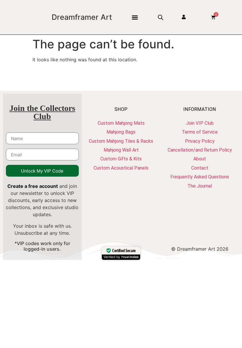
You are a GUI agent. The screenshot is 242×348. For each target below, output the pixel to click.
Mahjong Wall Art (121, 150)
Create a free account (32, 186)
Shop (121, 109)
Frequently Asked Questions (199, 177)
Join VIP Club (200, 123)
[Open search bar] (160, 17)
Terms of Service (200, 132)
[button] (135, 17)
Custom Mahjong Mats (121, 123)
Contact (199, 168)
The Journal (199, 186)
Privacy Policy (200, 141)
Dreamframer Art (82, 17)
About (199, 159)
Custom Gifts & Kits (121, 159)
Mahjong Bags (121, 132)
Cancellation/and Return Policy (200, 150)
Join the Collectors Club (42, 112)
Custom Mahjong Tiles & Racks (121, 141)
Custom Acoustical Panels (121, 168)
